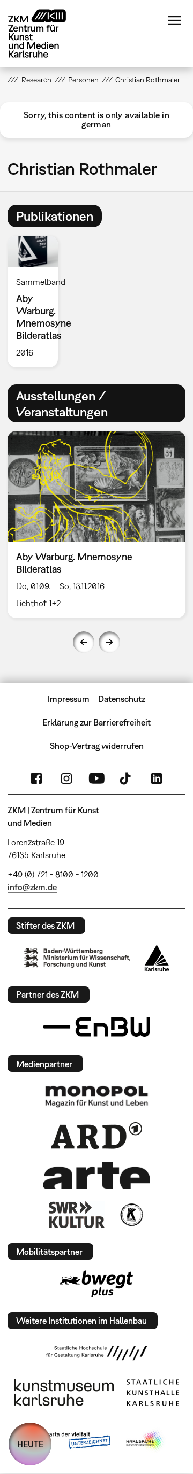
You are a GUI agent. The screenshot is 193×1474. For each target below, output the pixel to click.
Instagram (66, 778)
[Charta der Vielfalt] (69, 1440)
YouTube (96, 778)
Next (109, 642)
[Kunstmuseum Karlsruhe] (64, 1392)
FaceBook (36, 778)
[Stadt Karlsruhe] (157, 958)
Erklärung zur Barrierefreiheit (96, 722)
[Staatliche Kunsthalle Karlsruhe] (153, 1392)
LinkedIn (156, 778)
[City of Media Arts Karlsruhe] (145, 1440)
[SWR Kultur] (77, 1214)
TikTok (126, 778)
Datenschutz (121, 699)
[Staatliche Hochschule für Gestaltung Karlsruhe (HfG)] (96, 1353)
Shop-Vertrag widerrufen (97, 746)
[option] (37, 301)
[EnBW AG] (96, 1027)
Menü (174, 20)
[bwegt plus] (96, 1283)
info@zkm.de (32, 887)
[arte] (96, 1175)
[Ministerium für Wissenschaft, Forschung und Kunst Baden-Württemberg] (77, 958)
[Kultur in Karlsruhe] (130, 1214)
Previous (83, 642)
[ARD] (96, 1135)
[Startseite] (45, 33)
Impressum (69, 699)
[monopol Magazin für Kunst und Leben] (96, 1096)
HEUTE (30, 1444)
